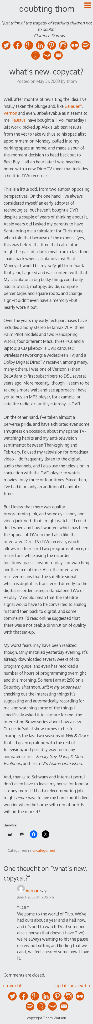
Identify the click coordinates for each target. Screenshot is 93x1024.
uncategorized (43, 850)
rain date (15, 985)
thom (72, 81)
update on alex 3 (71, 985)
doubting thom (46, 8)
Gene (69, 106)
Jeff (79, 106)
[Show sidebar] (87, 6)
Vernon (10, 113)
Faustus (18, 120)
